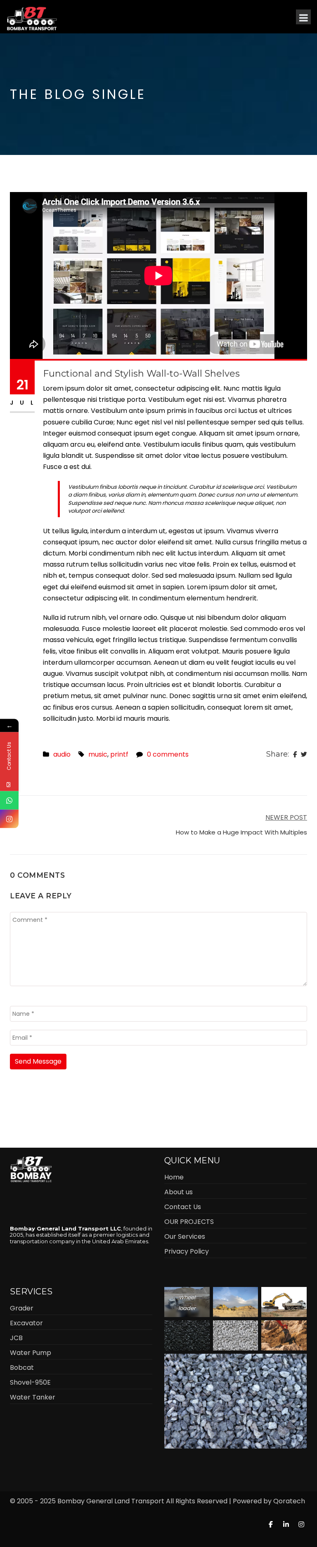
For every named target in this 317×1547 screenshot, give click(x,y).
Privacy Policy (186, 1251)
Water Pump (30, 1352)
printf (119, 754)
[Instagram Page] (9, 819)
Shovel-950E (30, 1382)
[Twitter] (304, 754)
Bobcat (22, 1367)
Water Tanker (32, 1397)
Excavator (26, 1323)
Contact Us (182, 1207)
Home (174, 1177)
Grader (21, 1308)
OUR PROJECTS (189, 1221)
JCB (16, 1338)
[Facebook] (295, 754)
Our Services (184, 1236)
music (97, 754)
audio (62, 754)
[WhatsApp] (9, 800)
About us (178, 1192)
